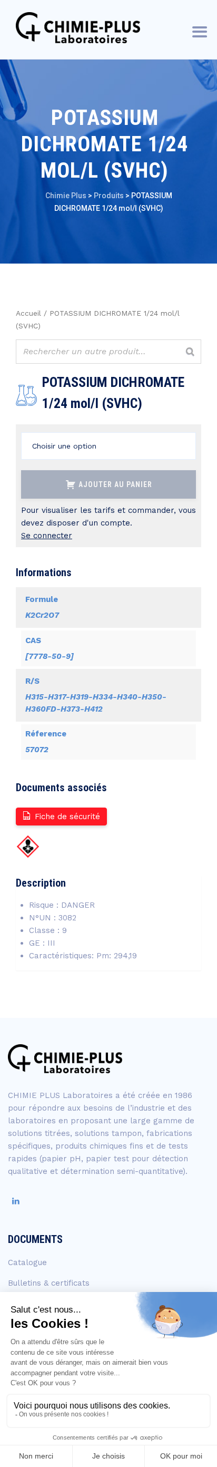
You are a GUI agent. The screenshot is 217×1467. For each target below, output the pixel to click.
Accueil (28, 313)
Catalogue (27, 1262)
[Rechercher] (190, 351)
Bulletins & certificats (49, 1283)
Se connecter (46, 535)
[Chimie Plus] (78, 27)
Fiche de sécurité (67, 816)
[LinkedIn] (16, 1201)
